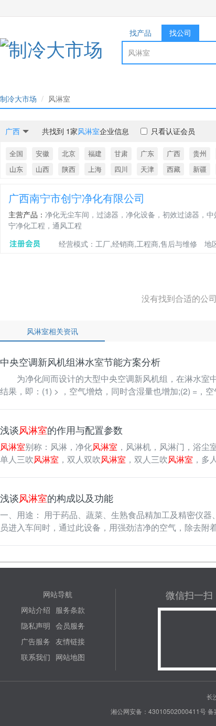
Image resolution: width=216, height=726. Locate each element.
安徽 (42, 153)
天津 (147, 169)
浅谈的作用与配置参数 (61, 429)
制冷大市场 (18, 98)
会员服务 (70, 625)
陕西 (68, 169)
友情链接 (70, 641)
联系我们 (35, 657)
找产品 (140, 32)
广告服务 (35, 641)
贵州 (200, 153)
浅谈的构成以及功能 (56, 497)
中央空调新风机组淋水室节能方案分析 (80, 361)
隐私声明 (35, 625)
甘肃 (121, 153)
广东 (147, 153)
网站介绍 (35, 609)
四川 (121, 169)
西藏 (173, 169)
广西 (173, 153)
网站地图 (70, 657)
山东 (16, 169)
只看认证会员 (173, 131)
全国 (16, 153)
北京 (68, 153)
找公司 (180, 32)
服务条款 (70, 609)
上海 (95, 169)
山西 (42, 169)
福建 (95, 153)
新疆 (200, 169)
